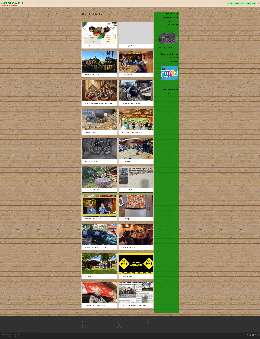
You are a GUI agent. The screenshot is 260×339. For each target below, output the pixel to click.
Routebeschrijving (85, 327)
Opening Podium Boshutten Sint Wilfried (134, 305)
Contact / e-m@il (172, 14)
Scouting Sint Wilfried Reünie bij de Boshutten (99, 103)
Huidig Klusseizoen (171, 93)
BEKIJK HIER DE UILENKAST (166, 47)
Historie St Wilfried (171, 24)
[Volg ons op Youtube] (250, 335)
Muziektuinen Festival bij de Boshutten (133, 132)
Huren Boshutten (85, 319)
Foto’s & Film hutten (86, 325)
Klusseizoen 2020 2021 (128, 276)
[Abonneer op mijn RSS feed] (255, 335)
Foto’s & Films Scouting (170, 28)
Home (83, 9)
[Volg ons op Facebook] (247, 335)
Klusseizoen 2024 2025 (92, 132)
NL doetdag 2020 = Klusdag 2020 (95, 305)
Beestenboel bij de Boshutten (131, 103)
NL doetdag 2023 (127, 190)
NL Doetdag (174, 57)
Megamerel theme (19, 336)
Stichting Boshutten (171, 21)
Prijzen (83, 321)
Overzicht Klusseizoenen (169, 54)
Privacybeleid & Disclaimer (34, 334)
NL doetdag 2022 (127, 219)
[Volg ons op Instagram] (258, 335)
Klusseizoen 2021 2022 (128, 247)
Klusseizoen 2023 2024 (92, 190)
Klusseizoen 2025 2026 (92, 74)
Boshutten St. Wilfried (9, 334)
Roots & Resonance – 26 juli (93, 46)
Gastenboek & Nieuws (170, 17)
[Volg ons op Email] (253, 335)
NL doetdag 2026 (127, 46)
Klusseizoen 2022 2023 (92, 219)
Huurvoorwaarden (85, 323)
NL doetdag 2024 (127, 161)
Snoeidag (174, 61)
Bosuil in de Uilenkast (91, 161)
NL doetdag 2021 (90, 276)
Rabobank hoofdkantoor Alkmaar (95, 247)
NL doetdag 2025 (127, 74)
